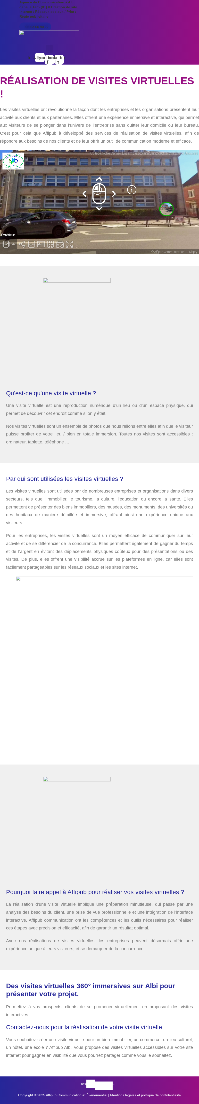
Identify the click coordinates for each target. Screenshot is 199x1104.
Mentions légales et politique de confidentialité (145, 1095)
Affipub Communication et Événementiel (76, 1095)
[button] (49, 49)
